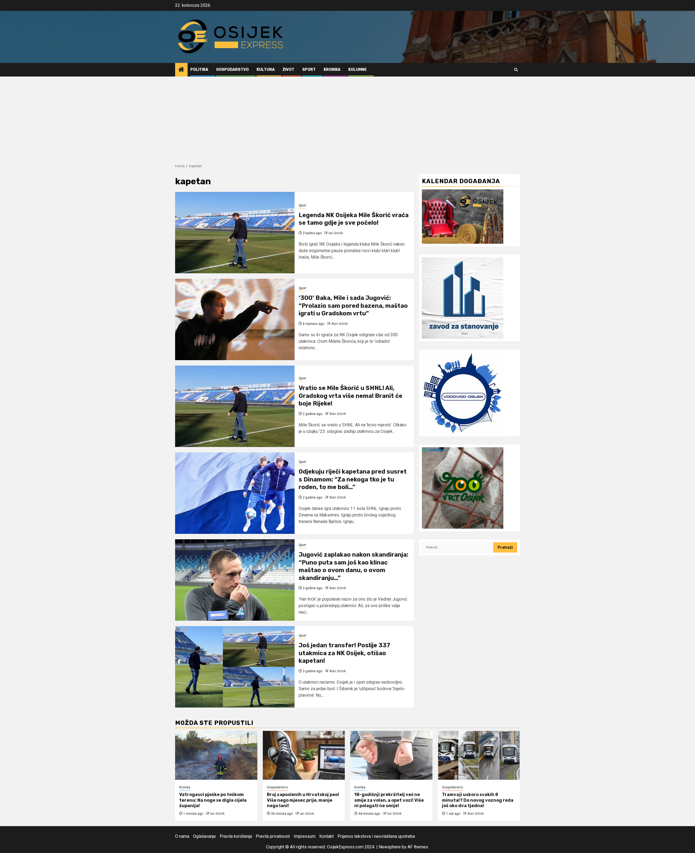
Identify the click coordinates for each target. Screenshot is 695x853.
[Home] (181, 70)
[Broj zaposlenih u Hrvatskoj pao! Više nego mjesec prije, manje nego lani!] (304, 755)
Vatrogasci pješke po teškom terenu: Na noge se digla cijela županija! (213, 800)
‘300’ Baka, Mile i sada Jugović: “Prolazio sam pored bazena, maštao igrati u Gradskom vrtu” (353, 305)
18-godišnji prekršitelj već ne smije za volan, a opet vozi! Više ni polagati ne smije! (389, 800)
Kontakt (326, 836)
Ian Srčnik (335, 233)
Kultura (266, 69)
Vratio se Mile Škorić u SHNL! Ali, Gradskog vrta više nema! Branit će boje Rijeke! (350, 395)
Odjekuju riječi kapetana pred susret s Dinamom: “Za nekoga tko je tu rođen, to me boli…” (353, 479)
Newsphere (390, 846)
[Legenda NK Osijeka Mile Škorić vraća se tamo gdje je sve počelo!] (235, 232)
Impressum (304, 836)
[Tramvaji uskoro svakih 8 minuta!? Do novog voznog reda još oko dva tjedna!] (479, 755)
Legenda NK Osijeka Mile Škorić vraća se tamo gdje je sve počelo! (354, 219)
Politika (199, 69)
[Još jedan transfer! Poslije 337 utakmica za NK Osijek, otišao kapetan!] (235, 667)
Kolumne (357, 69)
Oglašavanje (204, 836)
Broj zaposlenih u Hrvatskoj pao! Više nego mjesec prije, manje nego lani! (303, 800)
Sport (309, 69)
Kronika (332, 69)
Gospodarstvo (232, 69)
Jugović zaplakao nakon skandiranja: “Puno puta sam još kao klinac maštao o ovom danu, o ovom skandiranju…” (353, 566)
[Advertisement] (347, 117)
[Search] (516, 69)
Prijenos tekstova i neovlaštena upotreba (376, 836)
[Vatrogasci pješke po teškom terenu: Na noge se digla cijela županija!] (216, 755)
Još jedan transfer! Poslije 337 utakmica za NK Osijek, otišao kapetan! (344, 653)
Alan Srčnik (339, 324)
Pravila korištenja (236, 836)
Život (288, 69)
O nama (182, 836)
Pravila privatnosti (273, 836)
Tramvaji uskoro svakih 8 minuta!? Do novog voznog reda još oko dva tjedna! (477, 800)
